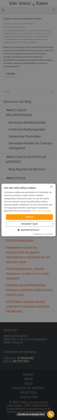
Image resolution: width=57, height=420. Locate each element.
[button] (28, 230)
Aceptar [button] (29, 217)
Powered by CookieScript (43, 234)
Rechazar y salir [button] (29, 224)
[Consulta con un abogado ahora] (50, 414)
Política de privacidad (41, 210)
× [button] (51, 187)
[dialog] (28, 210)
